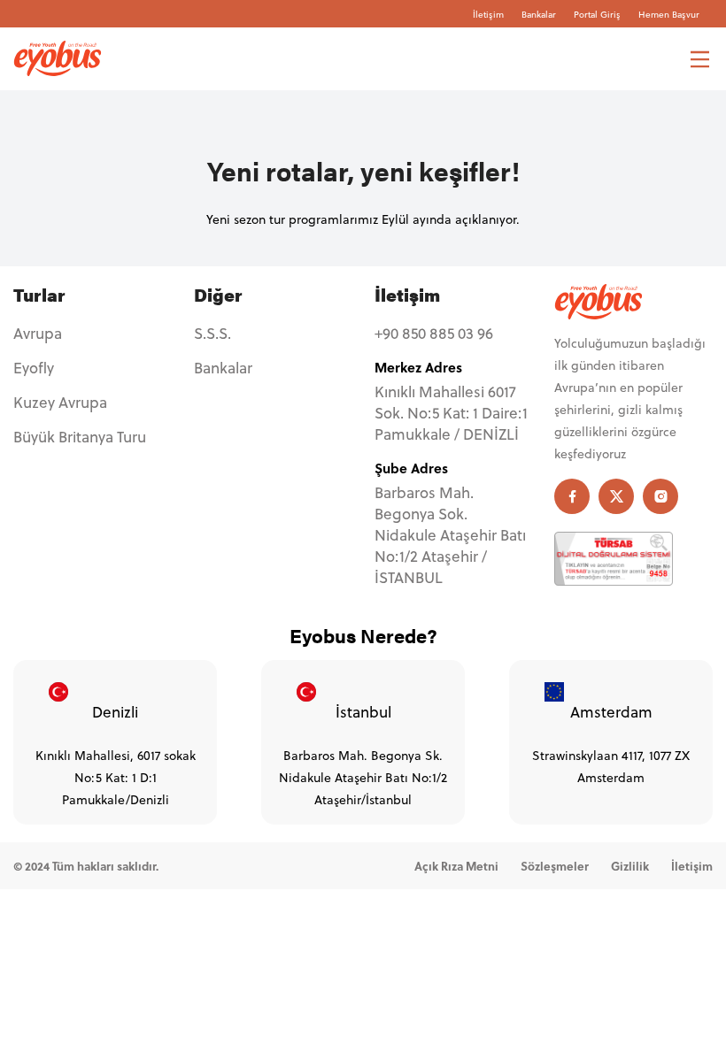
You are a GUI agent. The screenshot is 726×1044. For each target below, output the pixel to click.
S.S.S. (212, 333)
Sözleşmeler (555, 865)
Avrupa (37, 333)
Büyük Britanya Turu (79, 437)
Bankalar (538, 14)
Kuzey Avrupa (60, 402)
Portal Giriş (597, 14)
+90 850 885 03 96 (434, 333)
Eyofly (33, 368)
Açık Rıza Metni (456, 865)
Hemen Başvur (668, 14)
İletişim (488, 14)
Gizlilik (630, 865)
